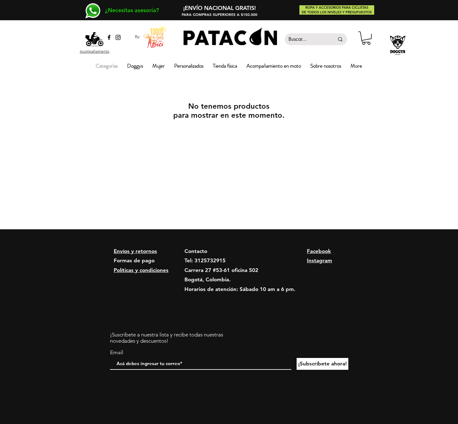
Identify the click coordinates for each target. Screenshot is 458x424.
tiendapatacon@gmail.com (217, 299)
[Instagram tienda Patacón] (118, 37)
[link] (366, 38)
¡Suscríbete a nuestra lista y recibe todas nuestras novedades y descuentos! (166, 337)
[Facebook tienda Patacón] (109, 37)
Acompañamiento (94, 51)
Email (116, 352)
